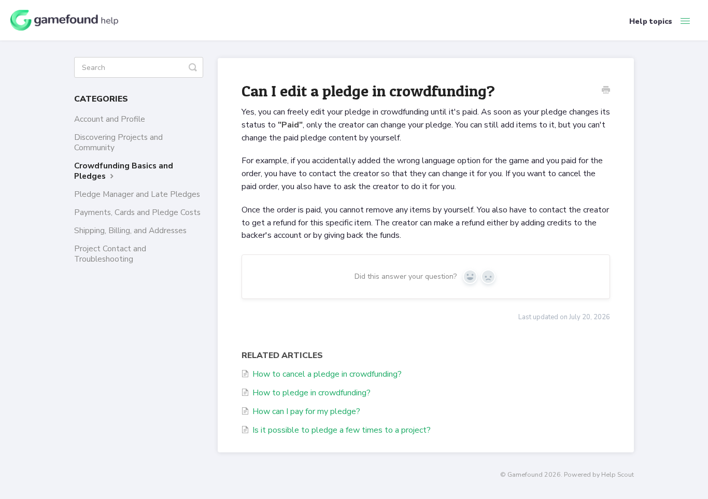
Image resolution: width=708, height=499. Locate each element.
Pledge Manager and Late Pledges (137, 194)
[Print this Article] (606, 91)
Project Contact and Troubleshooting (110, 253)
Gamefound (525, 474)
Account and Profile (109, 118)
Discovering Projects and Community (118, 142)
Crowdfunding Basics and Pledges (123, 170)
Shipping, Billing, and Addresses (130, 230)
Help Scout (617, 474)
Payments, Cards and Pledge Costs (137, 212)
